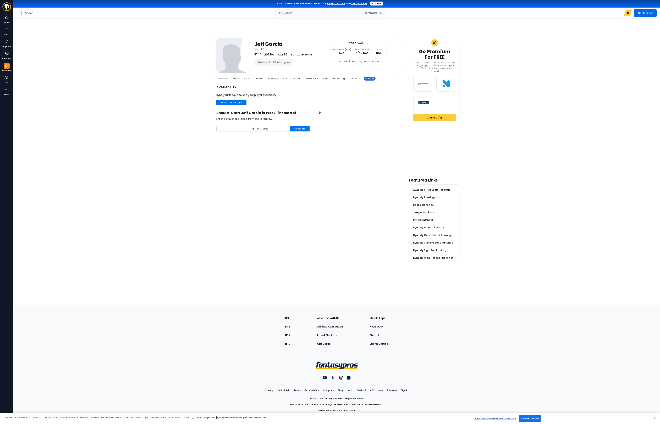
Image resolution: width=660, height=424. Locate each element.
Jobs (349, 390)
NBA (287, 335)
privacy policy (336, 3)
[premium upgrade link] (628, 13)
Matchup (296, 78)
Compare (299, 128)
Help (380, 390)
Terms (297, 390)
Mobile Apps (377, 318)
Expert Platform (327, 335)
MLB (287, 326)
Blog (340, 390)
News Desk (376, 326)
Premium (392, 390)
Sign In (404, 390)
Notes (236, 78)
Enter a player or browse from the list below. (244, 119)
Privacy (269, 390)
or (278, 128)
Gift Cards (323, 344)
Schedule (354, 78)
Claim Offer (435, 117)
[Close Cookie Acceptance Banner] (654, 418)
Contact (361, 390)
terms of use (359, 3)
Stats (326, 78)
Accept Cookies (530, 418)
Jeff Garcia (268, 44)
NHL (287, 344)
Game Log (339, 78)
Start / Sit (370, 78)
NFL (287, 318)
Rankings (273, 78)
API (372, 390)
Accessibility (312, 390)
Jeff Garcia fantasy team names (358, 61)
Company (328, 390)
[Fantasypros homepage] (6, 8)
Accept (376, 3)
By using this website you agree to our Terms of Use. (242, 417)
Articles (259, 78)
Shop (373, 335)
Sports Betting (379, 344)
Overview (222, 78)
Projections (312, 78)
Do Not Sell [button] (284, 390)
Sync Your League (231, 102)
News (247, 78)
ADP (284, 78)
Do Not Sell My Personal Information (337, 410)
